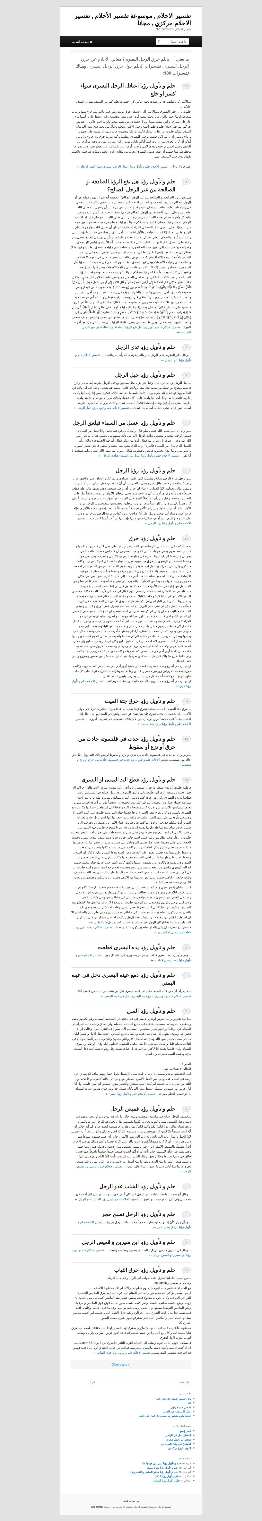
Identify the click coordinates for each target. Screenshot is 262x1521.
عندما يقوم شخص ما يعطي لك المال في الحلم (165, 1416)
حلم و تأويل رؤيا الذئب (167, 1476)
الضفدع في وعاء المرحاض (176, 1444)
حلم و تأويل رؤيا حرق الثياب (144, 1269)
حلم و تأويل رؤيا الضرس (166, 1480)
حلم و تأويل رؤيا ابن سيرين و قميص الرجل (128, 1242)
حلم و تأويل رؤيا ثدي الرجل (145, 346)
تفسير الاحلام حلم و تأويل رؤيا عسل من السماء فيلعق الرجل (139, 455)
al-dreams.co (131, 1501)
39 (189, 1403)
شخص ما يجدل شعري (178, 1439)
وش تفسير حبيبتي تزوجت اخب (173, 1398)
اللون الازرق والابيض (179, 1448)
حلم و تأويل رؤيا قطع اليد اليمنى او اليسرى (128, 779)
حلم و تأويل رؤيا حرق (152, 538)
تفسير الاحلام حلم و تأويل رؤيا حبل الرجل (101, 407)
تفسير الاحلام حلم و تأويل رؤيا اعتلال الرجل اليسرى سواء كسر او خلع (122, 166)
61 (186, 539)
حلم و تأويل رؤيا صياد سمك (162, 1467)
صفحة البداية (81, 41)
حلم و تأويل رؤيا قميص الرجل (142, 1108)
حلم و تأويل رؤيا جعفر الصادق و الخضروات (154, 1472)
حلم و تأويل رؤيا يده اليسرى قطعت (136, 947)
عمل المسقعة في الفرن (177, 1411)
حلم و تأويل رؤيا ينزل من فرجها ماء (161, 1463)
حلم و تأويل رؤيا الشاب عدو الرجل (137, 1186)
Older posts (121, 1364)
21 (186, 739)
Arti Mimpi (97, 1507)
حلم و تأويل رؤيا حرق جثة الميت (140, 700)
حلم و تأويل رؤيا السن (151, 1010)
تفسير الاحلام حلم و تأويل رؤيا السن (130, 1093)
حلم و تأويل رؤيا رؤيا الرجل (145, 470)
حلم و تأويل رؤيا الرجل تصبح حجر (138, 1214)
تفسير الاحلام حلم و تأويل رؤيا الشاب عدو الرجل (107, 1199)
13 (186, 701)
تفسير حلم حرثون (181, 1407)
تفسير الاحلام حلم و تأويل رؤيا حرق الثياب (121, 1352)
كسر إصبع (185, 1431)
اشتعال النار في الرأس (178, 1435)
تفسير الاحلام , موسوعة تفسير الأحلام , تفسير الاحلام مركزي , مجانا (133, 19)
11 (186, 86)
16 (186, 780)
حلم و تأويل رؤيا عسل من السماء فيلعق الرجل (124, 422)
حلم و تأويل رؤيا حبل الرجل (145, 374)
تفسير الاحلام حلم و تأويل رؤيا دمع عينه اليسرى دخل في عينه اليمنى (146, 996)
